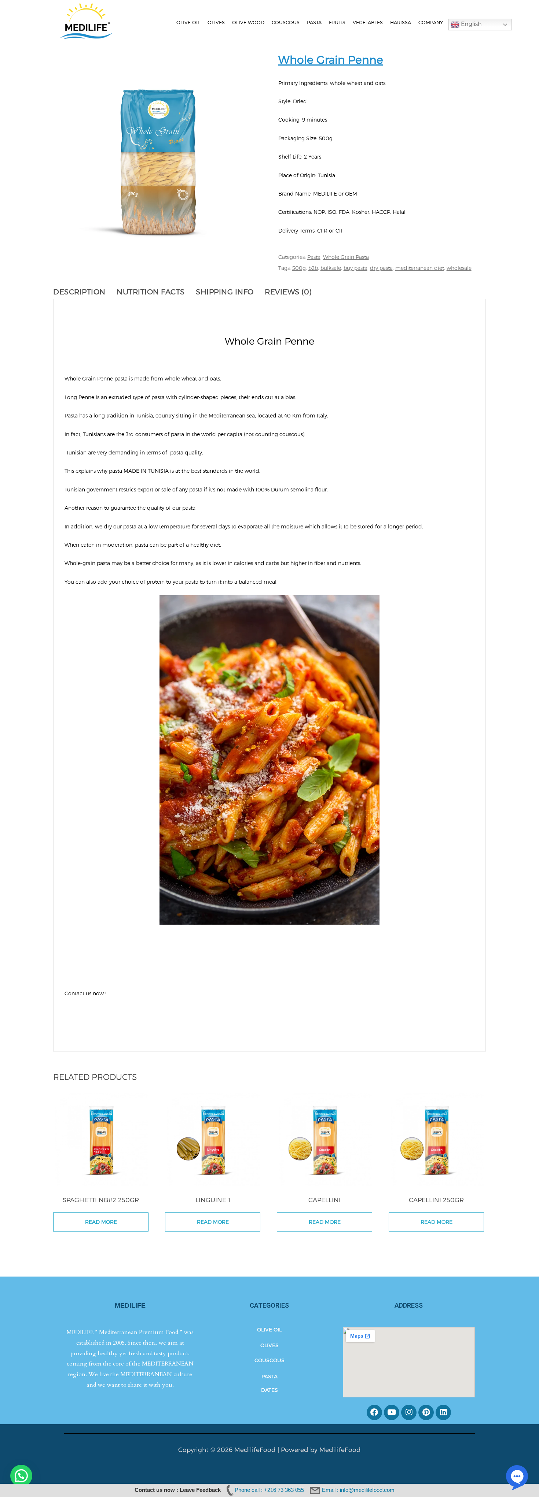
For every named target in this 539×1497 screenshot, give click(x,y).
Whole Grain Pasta (346, 257)
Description (79, 291)
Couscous (286, 22)
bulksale (330, 268)
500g (299, 268)
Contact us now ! (86, 993)
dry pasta (381, 268)
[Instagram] (409, 1412)
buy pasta (355, 268)
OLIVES (269, 1345)
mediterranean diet (419, 268)
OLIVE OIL (269, 1329)
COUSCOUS (269, 1360)
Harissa (400, 22)
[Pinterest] (426, 1412)
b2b (313, 268)
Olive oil (188, 22)
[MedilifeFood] (86, 20)
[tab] (83, 291)
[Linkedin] (443, 1412)
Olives (216, 22)
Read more (101, 1222)
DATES (269, 1390)
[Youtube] (391, 1412)
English (470, 23)
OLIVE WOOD (248, 22)
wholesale (459, 268)
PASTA (269, 1376)
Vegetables (368, 22)
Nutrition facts (151, 291)
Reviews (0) (288, 291)
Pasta (314, 22)
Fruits (337, 22)
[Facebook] (374, 1412)
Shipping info (225, 291)
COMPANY (430, 22)
